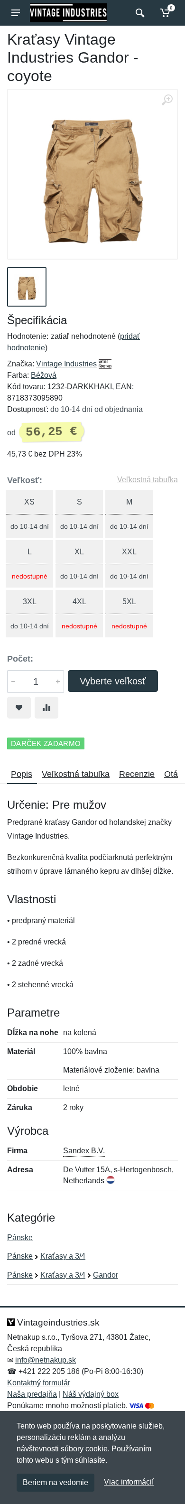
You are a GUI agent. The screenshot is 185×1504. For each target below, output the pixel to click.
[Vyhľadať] (138, 13)
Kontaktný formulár (38, 1383)
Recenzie (137, 774)
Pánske (20, 1237)
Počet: (20, 658)
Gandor (105, 1275)
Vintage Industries (66, 364)
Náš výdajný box (91, 1394)
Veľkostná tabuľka (147, 480)
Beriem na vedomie (55, 1482)
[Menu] (15, 12)
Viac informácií (129, 1482)
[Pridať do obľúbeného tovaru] (19, 708)
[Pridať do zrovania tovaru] (46, 708)
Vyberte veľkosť (113, 681)
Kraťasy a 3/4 (62, 1256)
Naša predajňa (32, 1394)
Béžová (43, 375)
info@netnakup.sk (45, 1360)
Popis (21, 774)
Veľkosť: (24, 480)
